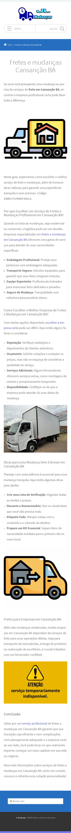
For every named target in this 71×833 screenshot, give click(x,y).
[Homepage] (35, 13)
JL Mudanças (21, 817)
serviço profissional (34, 723)
